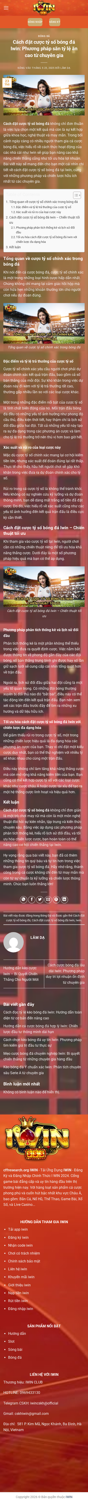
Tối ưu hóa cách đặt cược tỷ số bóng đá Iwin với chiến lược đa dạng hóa (46, 239)
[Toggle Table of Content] (75, 195)
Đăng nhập (35, 22)
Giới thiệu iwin (19, 1285)
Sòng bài (15, 1349)
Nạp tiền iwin (18, 1293)
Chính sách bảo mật (24, 1261)
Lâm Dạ (65, 68)
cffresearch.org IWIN (20, 1170)
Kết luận (15, 247)
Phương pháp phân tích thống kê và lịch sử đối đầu (45, 230)
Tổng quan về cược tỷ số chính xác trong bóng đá (43, 202)
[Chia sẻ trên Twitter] (40, 899)
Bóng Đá (44, 36)
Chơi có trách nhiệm (24, 1253)
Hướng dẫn (17, 1333)
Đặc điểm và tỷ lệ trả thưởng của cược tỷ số (43, 207)
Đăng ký (54, 22)
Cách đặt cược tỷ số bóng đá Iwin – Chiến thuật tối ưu (44, 220)
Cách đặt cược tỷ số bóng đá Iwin (53, 920)
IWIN (69, 1497)
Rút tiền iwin (18, 1301)
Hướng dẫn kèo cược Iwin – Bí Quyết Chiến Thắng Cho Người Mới (21, 974)
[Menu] (6, 7)
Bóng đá (15, 1357)
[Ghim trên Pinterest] (56, 899)
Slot (11, 1341)
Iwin (78, 920)
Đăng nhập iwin (20, 1309)
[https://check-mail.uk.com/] (44, 8)
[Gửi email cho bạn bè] (48, 899)
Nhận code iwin (20, 1245)
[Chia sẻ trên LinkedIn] (64, 899)
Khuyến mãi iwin (21, 1277)
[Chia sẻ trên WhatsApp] (23, 899)
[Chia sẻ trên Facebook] (31, 899)
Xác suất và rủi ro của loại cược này (38, 212)
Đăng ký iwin (18, 1237)
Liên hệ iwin (17, 1269)
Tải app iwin (18, 1229)
